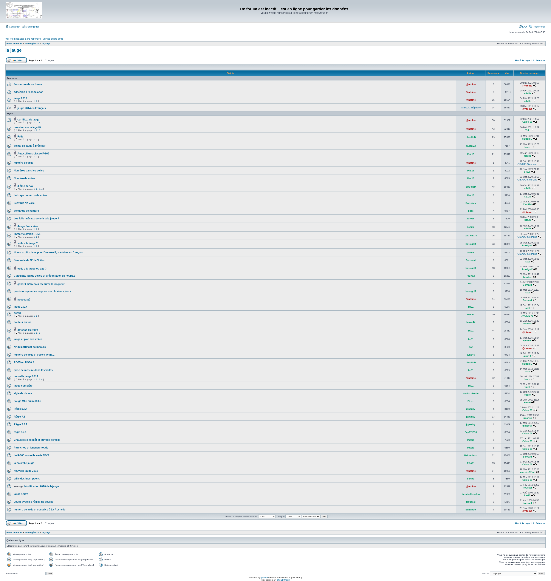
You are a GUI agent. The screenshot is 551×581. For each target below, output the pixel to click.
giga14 (527, 356)
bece (527, 147)
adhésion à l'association (28, 92)
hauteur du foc (22, 322)
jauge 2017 (20, 306)
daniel (470, 314)
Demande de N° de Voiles (29, 260)
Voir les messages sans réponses (23, 38)
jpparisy (470, 409)
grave (527, 172)
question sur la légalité (27, 127)
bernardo (471, 509)
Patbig (470, 440)
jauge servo (21, 494)
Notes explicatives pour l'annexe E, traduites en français (48, 252)
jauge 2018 (20, 98)
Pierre (470, 401)
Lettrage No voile (24, 203)
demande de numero (26, 210)
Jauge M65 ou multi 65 (27, 401)
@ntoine (471, 84)
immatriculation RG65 (27, 234)
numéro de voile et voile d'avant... (34, 354)
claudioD (471, 137)
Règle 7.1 (19, 416)
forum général (32, 43)
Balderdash (470, 455)
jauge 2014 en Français (31, 108)
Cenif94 (527, 204)
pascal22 (471, 146)
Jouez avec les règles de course (33, 501)
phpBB (264, 577)
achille (527, 93)
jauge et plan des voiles (28, 339)
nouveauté (23, 299)
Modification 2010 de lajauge (41, 486)
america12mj (527, 472)
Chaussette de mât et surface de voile (37, 439)
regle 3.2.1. (20, 432)
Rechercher (538, 26)
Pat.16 (470, 154)
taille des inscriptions (27, 478)
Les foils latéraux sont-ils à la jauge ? (36, 218)
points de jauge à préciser (29, 145)
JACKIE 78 (471, 235)
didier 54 (527, 425)
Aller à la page (522, 60)
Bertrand (471, 260)
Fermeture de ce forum (28, 84)
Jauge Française (27, 226)
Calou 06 (527, 121)
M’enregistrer (32, 26)
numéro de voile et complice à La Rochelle (39, 509)
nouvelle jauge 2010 (26, 470)
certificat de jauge (28, 119)
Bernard (527, 285)
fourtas (471, 275)
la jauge (46, 43)
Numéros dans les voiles (29, 170)
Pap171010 (471, 432)
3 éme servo (25, 186)
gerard (470, 478)
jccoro (527, 394)
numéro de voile (23, 162)
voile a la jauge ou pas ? (31, 268)
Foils (20, 136)
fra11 (527, 261)
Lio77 (527, 495)
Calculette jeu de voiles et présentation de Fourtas (44, 275)
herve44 (470, 322)
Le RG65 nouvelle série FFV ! (31, 455)
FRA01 (471, 463)
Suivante (540, 60)
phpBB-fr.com (283, 580)
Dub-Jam (471, 203)
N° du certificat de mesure (30, 346)
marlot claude (470, 393)
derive (18, 312)
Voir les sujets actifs (53, 38)
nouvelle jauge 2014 (26, 376)
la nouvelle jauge (24, 463)
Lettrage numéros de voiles (30, 195)
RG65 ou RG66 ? (24, 362)
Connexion (14, 26)
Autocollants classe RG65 (33, 153)
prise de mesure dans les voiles (33, 370)
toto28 (470, 218)
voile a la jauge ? (27, 243)
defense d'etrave (27, 329)
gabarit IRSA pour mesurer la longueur (41, 284)
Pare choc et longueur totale (31, 447)
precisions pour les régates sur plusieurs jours (42, 291)
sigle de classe (23, 393)
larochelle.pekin (471, 494)
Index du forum (14, 43)
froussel (527, 487)
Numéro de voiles (24, 178)
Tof (527, 130)
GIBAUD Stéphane (471, 107)
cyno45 (527, 340)
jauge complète (23, 385)
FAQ (524, 26)
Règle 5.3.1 (20, 424)
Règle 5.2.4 (20, 408)
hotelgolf (471, 244)
